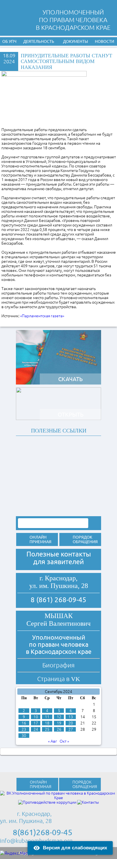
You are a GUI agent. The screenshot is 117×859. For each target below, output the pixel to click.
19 (59, 723)
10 (36, 717)
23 (24, 729)
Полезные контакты (58, 554)
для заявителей (58, 562)
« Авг (52, 741)
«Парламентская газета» (42, 316)
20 (70, 723)
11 (47, 717)
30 (24, 735)
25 (47, 729)
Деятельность (38, 41)
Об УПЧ (9, 41)
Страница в (58, 678)
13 (70, 717)
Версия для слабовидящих (75, 847)
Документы (75, 41)
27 (70, 729)
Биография (58, 665)
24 (36, 729)
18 (47, 723)
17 (36, 723)
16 (24, 723)
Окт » (64, 741)
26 (59, 729)
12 (59, 717)
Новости (104, 41)
